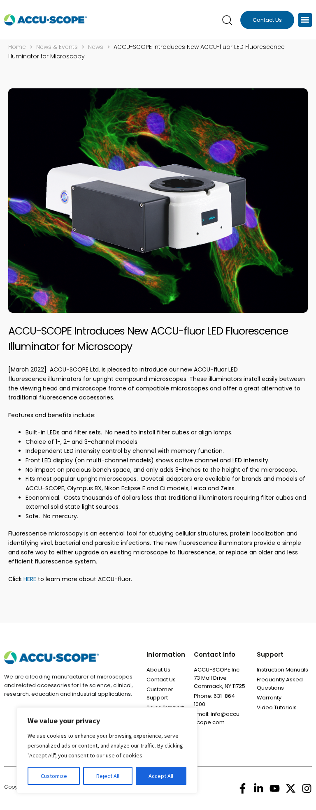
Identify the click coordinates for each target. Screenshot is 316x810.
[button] (305, 20)
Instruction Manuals (282, 670)
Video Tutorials (277, 707)
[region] (107, 750)
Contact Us (161, 679)
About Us (158, 670)
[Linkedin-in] (258, 788)
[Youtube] (275, 788)
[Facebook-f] (242, 788)
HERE (29, 579)
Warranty (269, 698)
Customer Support (159, 693)
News (95, 47)
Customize (54, 776)
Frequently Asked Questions (280, 684)
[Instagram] (307, 788)
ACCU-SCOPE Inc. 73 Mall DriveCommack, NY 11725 (219, 678)
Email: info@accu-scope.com (218, 718)
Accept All (161, 776)
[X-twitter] (291, 788)
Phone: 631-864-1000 (216, 700)
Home (17, 47)
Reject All (107, 776)
